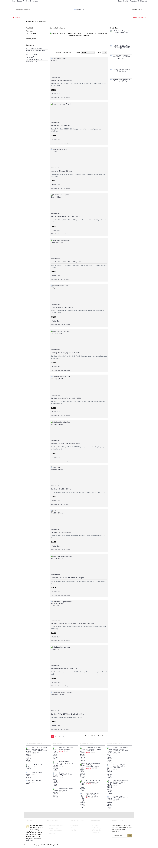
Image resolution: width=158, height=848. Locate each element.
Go (130, 835)
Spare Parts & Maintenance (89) (35, 52)
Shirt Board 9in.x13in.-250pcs (61, 532)
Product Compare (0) (63, 52)
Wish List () (96, 830)
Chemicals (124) (31, 55)
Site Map (74, 830)
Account (95, 825)
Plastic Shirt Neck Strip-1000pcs (62, 307)
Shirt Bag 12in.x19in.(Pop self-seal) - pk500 (65, 443)
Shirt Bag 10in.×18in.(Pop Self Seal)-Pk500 (65, 353)
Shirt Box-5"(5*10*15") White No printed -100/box (67, 714)
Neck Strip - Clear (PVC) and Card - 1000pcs (66, 216)
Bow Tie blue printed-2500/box (61, 80)
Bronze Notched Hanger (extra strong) (66, 789)
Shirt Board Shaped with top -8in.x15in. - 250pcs (67, 578)
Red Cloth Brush (36, 780)
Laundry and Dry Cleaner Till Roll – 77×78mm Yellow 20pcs (120, 782)
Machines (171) (31, 61)
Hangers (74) (30, 57)
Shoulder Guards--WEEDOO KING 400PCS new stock (120, 798)
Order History (96, 828)
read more (29, 840)
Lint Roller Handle (37, 765)
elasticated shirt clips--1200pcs (61, 171)
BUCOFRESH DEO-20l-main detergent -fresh (93, 781)
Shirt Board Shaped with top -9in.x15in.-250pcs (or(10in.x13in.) (72, 623)
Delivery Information (56, 825)
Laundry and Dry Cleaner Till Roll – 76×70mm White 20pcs (120, 766)
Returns (52, 833)
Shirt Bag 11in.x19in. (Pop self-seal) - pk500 (66, 398)
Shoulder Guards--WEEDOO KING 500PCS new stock (66, 774)
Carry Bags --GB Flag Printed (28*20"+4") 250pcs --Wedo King (92, 795)
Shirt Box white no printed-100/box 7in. (64, 668)
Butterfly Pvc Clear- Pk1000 (60, 125)
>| (63, 736)
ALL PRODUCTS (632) (34, 48)
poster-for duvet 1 (37, 772)
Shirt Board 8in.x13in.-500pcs (61, 489)
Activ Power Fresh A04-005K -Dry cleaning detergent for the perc (93, 765)
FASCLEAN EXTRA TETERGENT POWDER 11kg (66, 763)
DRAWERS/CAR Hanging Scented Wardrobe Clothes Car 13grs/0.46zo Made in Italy (39, 750)
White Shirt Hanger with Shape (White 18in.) (66, 748)
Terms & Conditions (55, 831)
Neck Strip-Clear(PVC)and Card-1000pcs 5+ (66, 262)
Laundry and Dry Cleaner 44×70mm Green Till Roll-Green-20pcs (93, 749)
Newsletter (95, 832)
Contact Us (74, 825)
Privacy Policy (54, 828)
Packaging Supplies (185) (35, 59)
